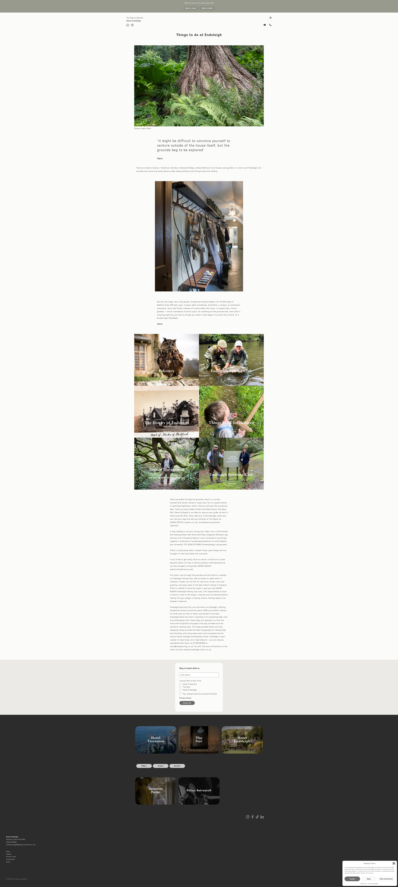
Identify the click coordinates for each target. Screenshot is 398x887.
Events (160, 766)
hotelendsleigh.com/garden (214, 544)
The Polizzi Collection (134, 18)
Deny (369, 879)
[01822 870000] (270, 25)
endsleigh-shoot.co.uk (201, 649)
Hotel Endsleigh (190, 690)
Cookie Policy (363, 883)
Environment (10, 859)
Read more (167, 380)
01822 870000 (11, 842)
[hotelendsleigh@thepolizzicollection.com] (265, 25)
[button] (394, 863)
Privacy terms (185, 698)
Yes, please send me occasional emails (200, 694)
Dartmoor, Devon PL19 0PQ (15, 839)
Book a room (191, 8)
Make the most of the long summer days (199, 3)
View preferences (386, 879)
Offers (144, 766)
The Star (187, 687)
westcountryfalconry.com (181, 569)
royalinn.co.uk (190, 522)
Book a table (207, 8)
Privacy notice (11, 857)
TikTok (257, 817)
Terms (8, 862)
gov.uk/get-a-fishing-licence (194, 598)
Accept (352, 879)
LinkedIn (262, 817)
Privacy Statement (373, 883)
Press (8, 851)
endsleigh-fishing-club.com (189, 591)
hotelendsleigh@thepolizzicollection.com (20, 845)
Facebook (252, 817)
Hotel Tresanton (190, 684)
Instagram (247, 817)
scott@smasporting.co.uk (181, 646)
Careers (177, 766)
